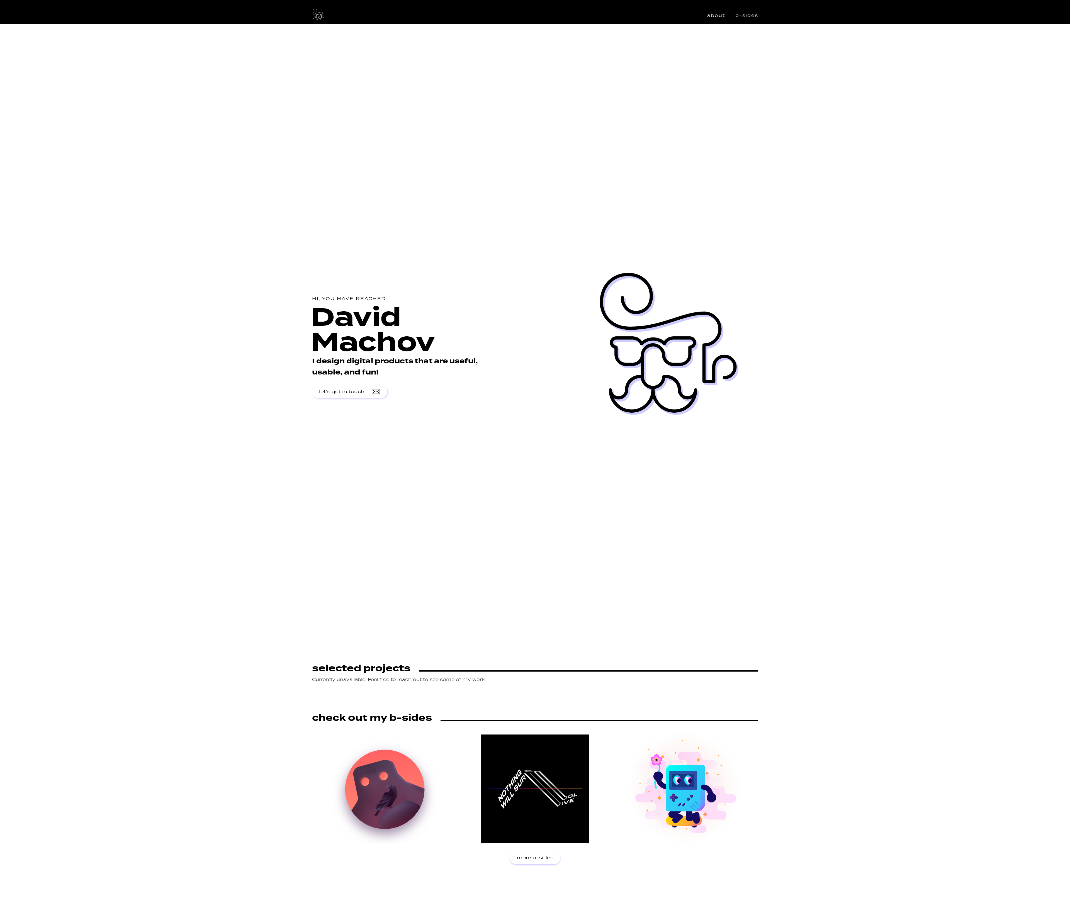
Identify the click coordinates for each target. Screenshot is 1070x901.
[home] (318, 15)
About (716, 15)
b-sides (746, 15)
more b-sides (535, 857)
